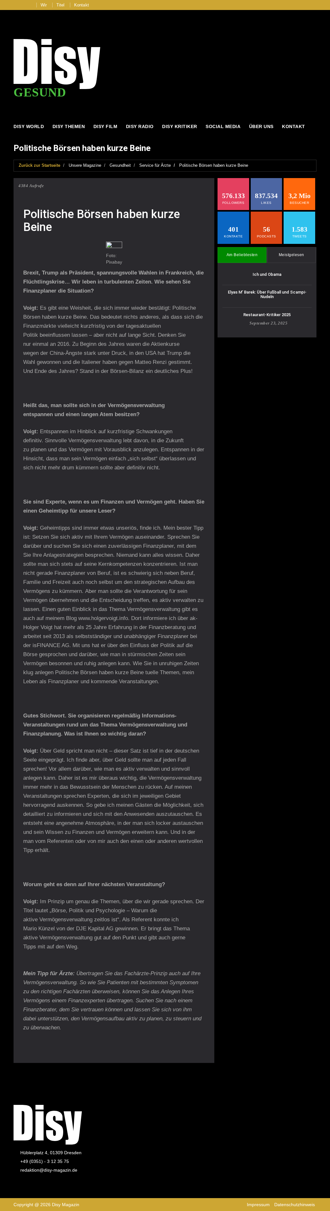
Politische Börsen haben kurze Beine (213, 165)
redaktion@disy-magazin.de (48, 1170)
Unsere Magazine (85, 165)
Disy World (29, 126)
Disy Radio (140, 126)
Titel (60, 5)
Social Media (223, 126)
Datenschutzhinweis (294, 1204)
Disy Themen (69, 126)
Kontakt (81, 5)
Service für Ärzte (155, 165)
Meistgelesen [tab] (291, 255)
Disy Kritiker (179, 126)
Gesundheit (120, 165)
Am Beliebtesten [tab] (242, 255)
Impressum (258, 1204)
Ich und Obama (267, 274)
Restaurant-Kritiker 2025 (267, 314)
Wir (44, 5)
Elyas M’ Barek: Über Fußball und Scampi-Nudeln (267, 294)
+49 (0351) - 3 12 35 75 (44, 1161)
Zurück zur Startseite (39, 165)
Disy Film (105, 126)
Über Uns (261, 126)
